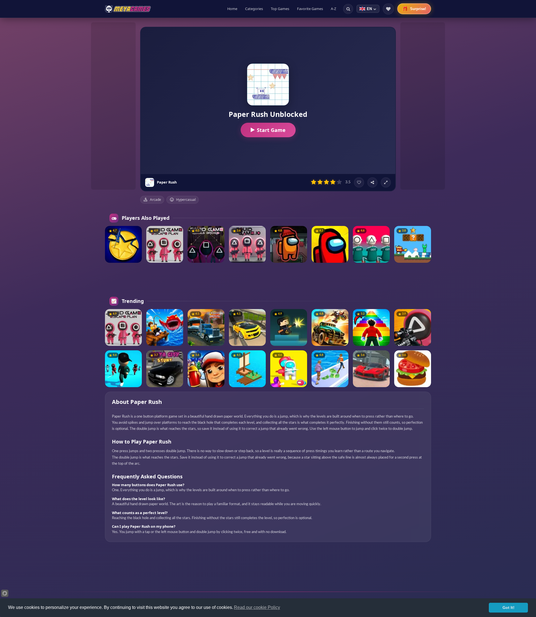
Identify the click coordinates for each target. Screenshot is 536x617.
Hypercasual (186, 199)
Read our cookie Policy (257, 607)
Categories (254, 8)
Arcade (155, 199)
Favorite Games (310, 8)
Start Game (271, 130)
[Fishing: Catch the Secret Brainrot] (164, 327)
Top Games (280, 8)
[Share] (372, 182)
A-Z (333, 8)
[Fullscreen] (386, 182)
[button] (135, 232)
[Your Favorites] (388, 9)
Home (232, 8)
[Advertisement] (113, 106)
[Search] (348, 9)
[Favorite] (359, 182)
